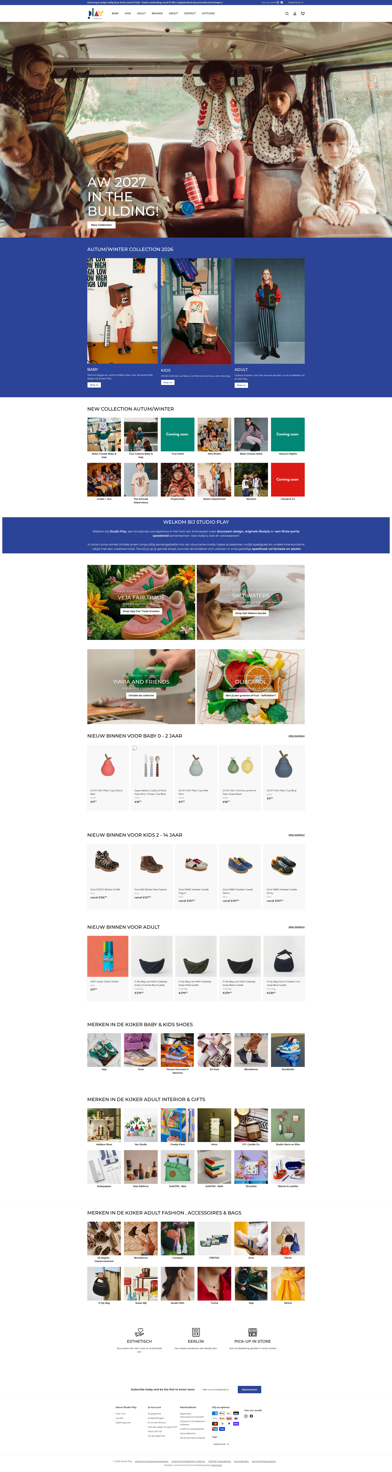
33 (107, 895)
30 (92, 895)
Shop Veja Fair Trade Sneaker (141, 611)
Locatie (119, 1418)
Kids (128, 13)
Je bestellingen (156, 1418)
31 (97, 895)
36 (92, 902)
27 (108, 889)
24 (92, 889)
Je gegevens (154, 1413)
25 (97, 889)
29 (119, 889)
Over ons (120, 1413)
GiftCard (208, 13)
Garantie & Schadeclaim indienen (192, 1423)
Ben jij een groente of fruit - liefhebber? (251, 695)
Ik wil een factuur (157, 1422)
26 (103, 889)
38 (103, 902)
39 (108, 902)
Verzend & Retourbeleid (192, 1437)
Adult (141, 13)
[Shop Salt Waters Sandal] (251, 602)
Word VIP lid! (155, 1431)
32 (102, 895)
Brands (157, 13)
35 (118, 895)
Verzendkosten (188, 1433)
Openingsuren (123, 1422)
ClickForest (216, 1465)
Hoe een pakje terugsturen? (162, 1427)
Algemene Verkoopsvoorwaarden (192, 1415)
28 (113, 889)
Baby (115, 13)
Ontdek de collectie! (141, 695)
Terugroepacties (156, 1435)
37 (97, 902)
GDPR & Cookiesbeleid (192, 1429)
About (173, 13)
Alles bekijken (296, 735)
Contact (190, 13)
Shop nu (94, 385)
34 (113, 895)
